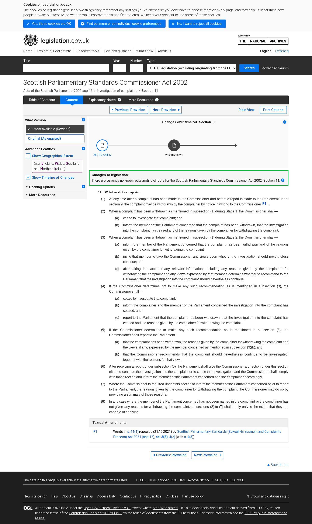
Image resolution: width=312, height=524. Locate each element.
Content (72, 100)
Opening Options (40, 187)
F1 (264, 203)
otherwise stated (165, 508)
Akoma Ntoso (198, 480)
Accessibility (106, 496)
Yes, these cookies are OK (51, 24)
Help (54, 496)
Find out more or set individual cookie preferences (124, 24)
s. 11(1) (132, 432)
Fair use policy (193, 496)
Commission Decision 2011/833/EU (95, 513)
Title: (27, 61)
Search (249, 68)
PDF (174, 480)
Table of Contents (42, 100)
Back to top (279, 465)
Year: (117, 61)
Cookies (172, 496)
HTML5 (141, 480)
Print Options (273, 110)
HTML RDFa (219, 480)
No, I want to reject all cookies (199, 24)
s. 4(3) (188, 437)
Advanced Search (275, 68)
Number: (136, 61)
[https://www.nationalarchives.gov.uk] (263, 38)
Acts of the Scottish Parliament (46, 91)
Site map (86, 496)
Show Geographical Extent (52, 156)
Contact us (128, 496)
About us (68, 496)
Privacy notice (151, 496)
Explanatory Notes (102, 100)
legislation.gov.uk (58, 35)
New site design (35, 496)
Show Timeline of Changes (53, 178)
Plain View (246, 110)
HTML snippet (159, 480)
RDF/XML (237, 480)
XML (182, 480)
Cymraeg (282, 51)
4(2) (172, 437)
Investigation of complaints (117, 91)
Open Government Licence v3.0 (107, 508)
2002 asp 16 (83, 91)
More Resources (140, 100)
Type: (151, 61)
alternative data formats (100, 480)
